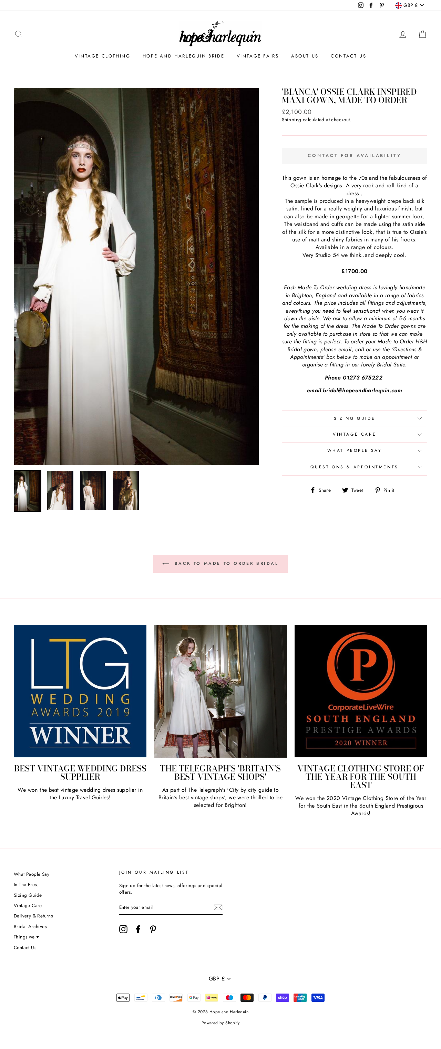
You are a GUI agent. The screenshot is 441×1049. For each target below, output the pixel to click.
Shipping (291, 119)
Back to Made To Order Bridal (225, 563)
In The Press (26, 884)
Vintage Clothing (103, 56)
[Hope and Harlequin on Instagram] (123, 929)
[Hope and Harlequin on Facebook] (138, 929)
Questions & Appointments (354, 467)
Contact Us (348, 56)
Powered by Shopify (220, 1023)
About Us (305, 56)
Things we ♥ (26, 936)
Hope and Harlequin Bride (183, 56)
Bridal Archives (30, 926)
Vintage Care (354, 434)
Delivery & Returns (33, 915)
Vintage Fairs (258, 56)
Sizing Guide (354, 418)
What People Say (354, 450)
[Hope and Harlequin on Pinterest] (153, 929)
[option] (136, 276)
